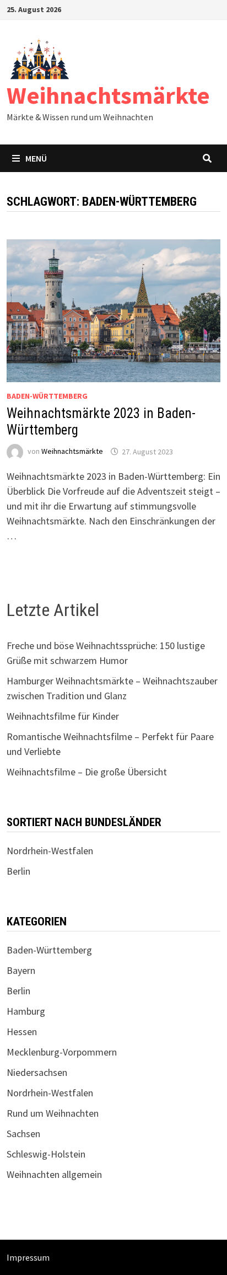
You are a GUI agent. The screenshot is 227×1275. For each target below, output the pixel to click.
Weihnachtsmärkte (108, 95)
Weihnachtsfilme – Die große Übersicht (87, 771)
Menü (36, 158)
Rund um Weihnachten (53, 1113)
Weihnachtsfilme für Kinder (63, 716)
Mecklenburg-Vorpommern (62, 1052)
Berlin (18, 871)
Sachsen (23, 1133)
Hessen (22, 1031)
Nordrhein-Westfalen (50, 850)
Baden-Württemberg (47, 396)
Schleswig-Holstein (46, 1154)
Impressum (28, 1257)
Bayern (21, 970)
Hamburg (26, 1011)
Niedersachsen (37, 1072)
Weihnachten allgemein (54, 1174)
